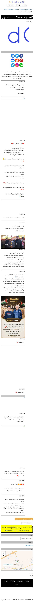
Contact (19, 581)
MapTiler (18, 569)
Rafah (16, 9)
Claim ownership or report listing (24, 519)
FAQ (6, 581)
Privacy (12, 581)
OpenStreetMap (24, 569)
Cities (17, 5)
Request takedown (27, 523)
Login (16, 585)
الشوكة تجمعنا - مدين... (7, 564)
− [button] (3, 555)
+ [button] (3, 553)
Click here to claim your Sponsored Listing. (17, 530)
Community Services (27, 538)
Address (28, 21)
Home (23, 5)
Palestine (10, 9)
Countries (10, 5)
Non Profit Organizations (25, 9)
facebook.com (29, 545)
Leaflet (14, 569)
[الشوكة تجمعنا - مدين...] (17, 561)
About (27, 581)
